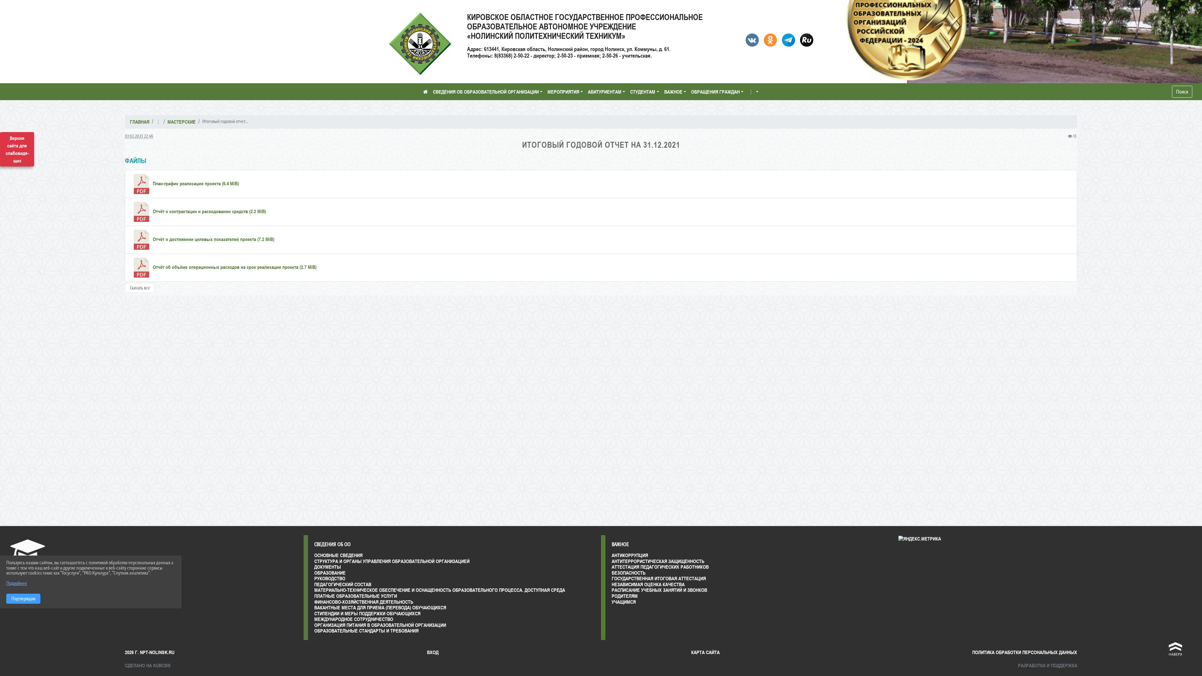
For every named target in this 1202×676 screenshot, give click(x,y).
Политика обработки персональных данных (1024, 652)
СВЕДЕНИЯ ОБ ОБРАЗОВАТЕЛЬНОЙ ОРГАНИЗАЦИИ (486, 92)
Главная (139, 122)
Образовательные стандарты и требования (366, 630)
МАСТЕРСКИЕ (181, 122)
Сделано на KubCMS (148, 665)
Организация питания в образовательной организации (380, 625)
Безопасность (628, 573)
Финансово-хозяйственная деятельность (363, 602)
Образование (330, 573)
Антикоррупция (630, 555)
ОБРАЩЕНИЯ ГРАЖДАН (715, 92)
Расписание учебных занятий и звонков (659, 590)
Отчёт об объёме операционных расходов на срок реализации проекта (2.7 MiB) (234, 267)
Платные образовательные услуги (355, 596)
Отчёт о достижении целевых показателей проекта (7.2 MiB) (213, 239)
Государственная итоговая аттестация (659, 578)
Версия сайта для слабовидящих (17, 149)
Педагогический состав (342, 584)
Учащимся (624, 602)
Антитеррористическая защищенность (658, 561)
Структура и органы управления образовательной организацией (392, 561)
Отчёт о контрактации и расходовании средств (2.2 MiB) (209, 211)
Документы (327, 567)
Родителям (625, 596)
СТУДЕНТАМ (642, 92)
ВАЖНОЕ (673, 92)
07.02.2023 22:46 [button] (139, 136)
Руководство (329, 578)
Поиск (1182, 91)
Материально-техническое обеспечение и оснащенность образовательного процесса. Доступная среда (439, 590)
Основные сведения (338, 555)
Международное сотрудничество (353, 619)
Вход (433, 652)
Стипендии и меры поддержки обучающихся (367, 613)
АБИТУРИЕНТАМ (604, 92)
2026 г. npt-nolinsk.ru (149, 652)
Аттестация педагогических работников (660, 567)
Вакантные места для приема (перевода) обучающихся (380, 607)
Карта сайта (705, 652)
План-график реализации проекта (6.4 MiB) (195, 183)
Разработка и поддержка (1047, 665)
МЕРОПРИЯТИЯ (563, 92)
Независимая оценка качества (648, 584)
